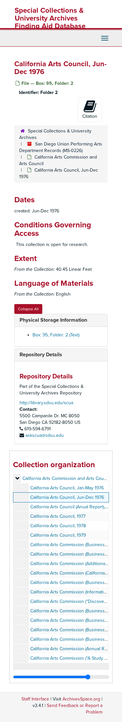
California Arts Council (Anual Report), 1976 (72, 507)
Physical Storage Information (53, 320)
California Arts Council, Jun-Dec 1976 (67, 497)
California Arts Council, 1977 (58, 516)
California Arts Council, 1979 (58, 535)
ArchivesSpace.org (81, 699)
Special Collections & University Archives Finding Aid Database (50, 18)
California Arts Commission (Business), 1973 (73, 611)
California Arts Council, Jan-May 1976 (67, 488)
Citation (89, 116)
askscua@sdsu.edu (44, 435)
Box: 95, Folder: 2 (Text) (56, 335)
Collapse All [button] (28, 309)
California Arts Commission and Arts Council (66, 478)
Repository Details (41, 354)
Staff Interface (35, 699)
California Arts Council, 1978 (58, 526)
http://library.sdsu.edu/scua (46, 403)
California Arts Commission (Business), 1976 (73, 582)
